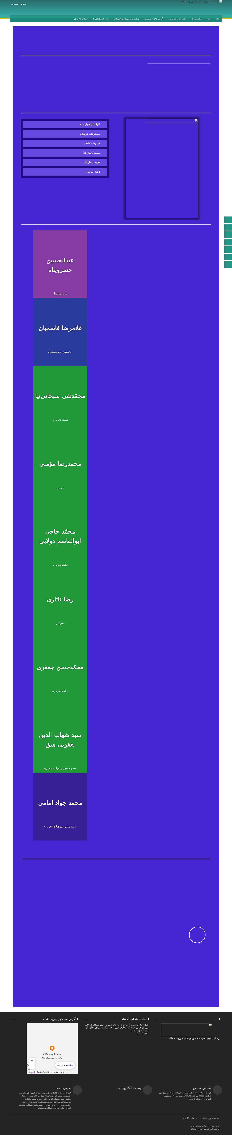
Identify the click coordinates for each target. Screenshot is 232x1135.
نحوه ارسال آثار (91, 162)
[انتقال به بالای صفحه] (228, 264)
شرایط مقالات (92, 143)
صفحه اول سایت (210, 1118)
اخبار (208, 18)
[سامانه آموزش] (228, 227)
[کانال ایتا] (228, 235)
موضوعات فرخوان (90, 134)
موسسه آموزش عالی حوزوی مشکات (205, 1129)
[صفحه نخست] (228, 220)
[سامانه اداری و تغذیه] (228, 257)
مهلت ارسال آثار (91, 153)
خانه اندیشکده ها (100, 18)
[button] (178, 68)
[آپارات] (228, 250)
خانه (217, 18)
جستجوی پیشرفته (19, 4)
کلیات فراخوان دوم (90, 124)
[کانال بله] (228, 242)
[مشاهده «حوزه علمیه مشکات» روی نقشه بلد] (52, 1048)
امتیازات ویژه (93, 172)
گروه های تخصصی (153, 18)
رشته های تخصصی (177, 18)
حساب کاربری (81, 18)
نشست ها (196, 18)
